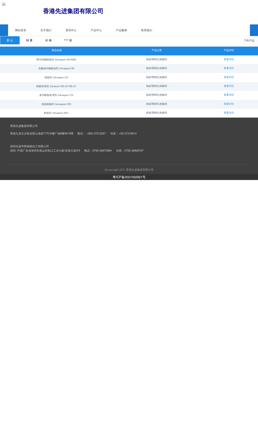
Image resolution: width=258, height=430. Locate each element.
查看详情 (229, 59)
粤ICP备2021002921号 (129, 176)
